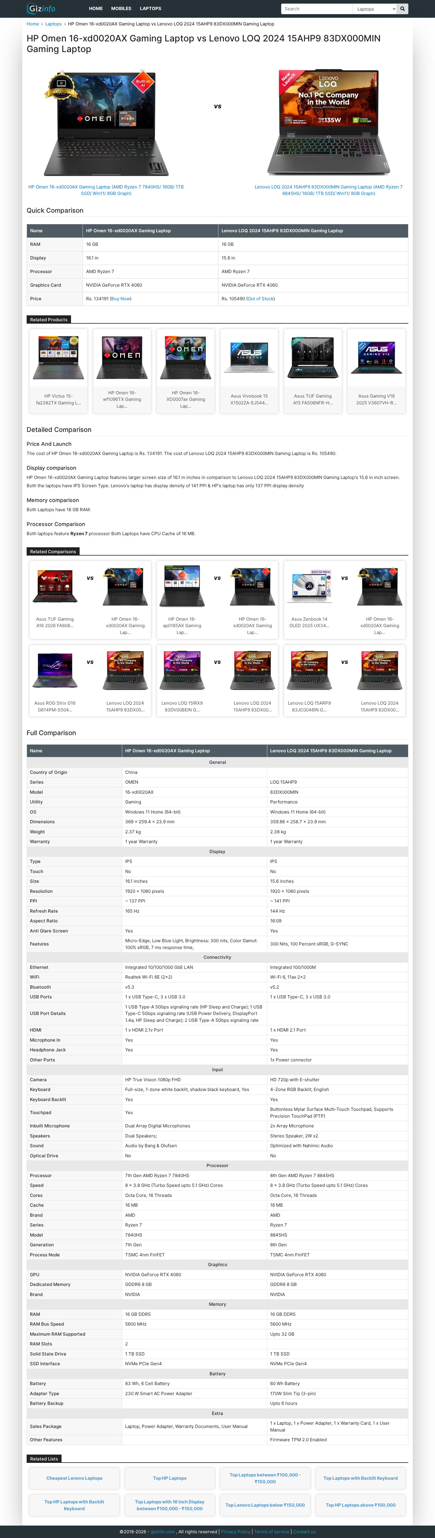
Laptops (150, 8)
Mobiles (121, 8)
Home (96, 8)
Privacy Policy (235, 1531)
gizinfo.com (163, 1531)
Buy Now (120, 298)
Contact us (304, 1531)
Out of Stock (260, 298)
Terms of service (271, 1531)
